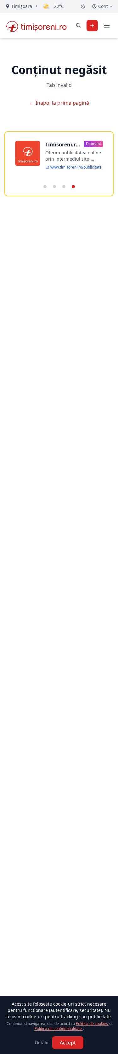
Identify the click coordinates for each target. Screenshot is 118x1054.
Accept (68, 1042)
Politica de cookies (92, 1023)
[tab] (45, 186)
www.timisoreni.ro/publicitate (76, 167)
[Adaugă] (92, 25)
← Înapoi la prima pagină (59, 102)
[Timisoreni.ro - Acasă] (39, 25)
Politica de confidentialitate (59, 1028)
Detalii (41, 1042)
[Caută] (78, 25)
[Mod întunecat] (83, 6)
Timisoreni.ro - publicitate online (62, 144)
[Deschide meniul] (106, 25)
